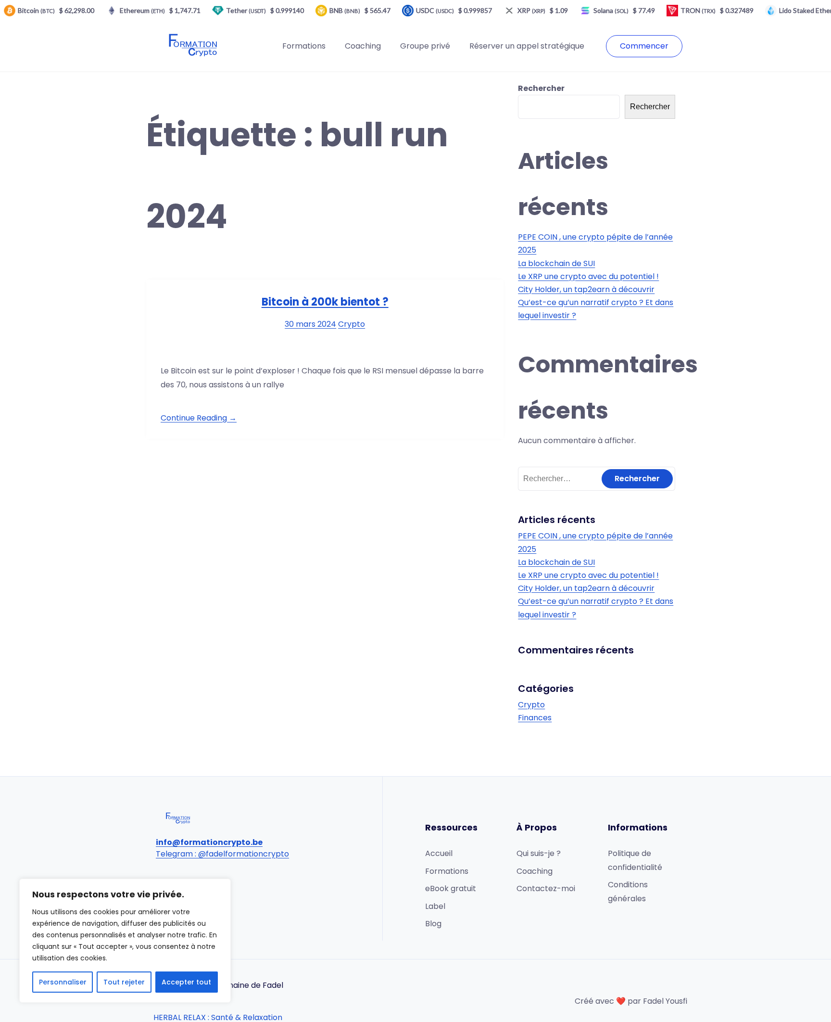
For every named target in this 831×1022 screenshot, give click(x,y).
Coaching (363, 45)
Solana (611, 10)
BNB (344, 10)
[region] (125, 941)
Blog (433, 923)
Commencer (644, 45)
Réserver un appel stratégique (526, 45)
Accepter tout (186, 982)
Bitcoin (36, 10)
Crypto (351, 324)
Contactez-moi (545, 888)
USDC (435, 10)
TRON (698, 10)
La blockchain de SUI (556, 263)
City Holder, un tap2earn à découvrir (586, 289)
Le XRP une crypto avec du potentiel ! (588, 276)
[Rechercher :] (596, 478)
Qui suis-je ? (538, 853)
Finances (535, 717)
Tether (246, 10)
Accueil (439, 853)
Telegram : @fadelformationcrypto (222, 853)
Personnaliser (63, 982)
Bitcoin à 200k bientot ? (325, 301)
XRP (531, 10)
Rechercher (541, 88)
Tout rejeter (124, 982)
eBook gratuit (450, 888)
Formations (304, 45)
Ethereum (142, 10)
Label (435, 906)
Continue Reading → (199, 417)
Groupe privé (425, 45)
